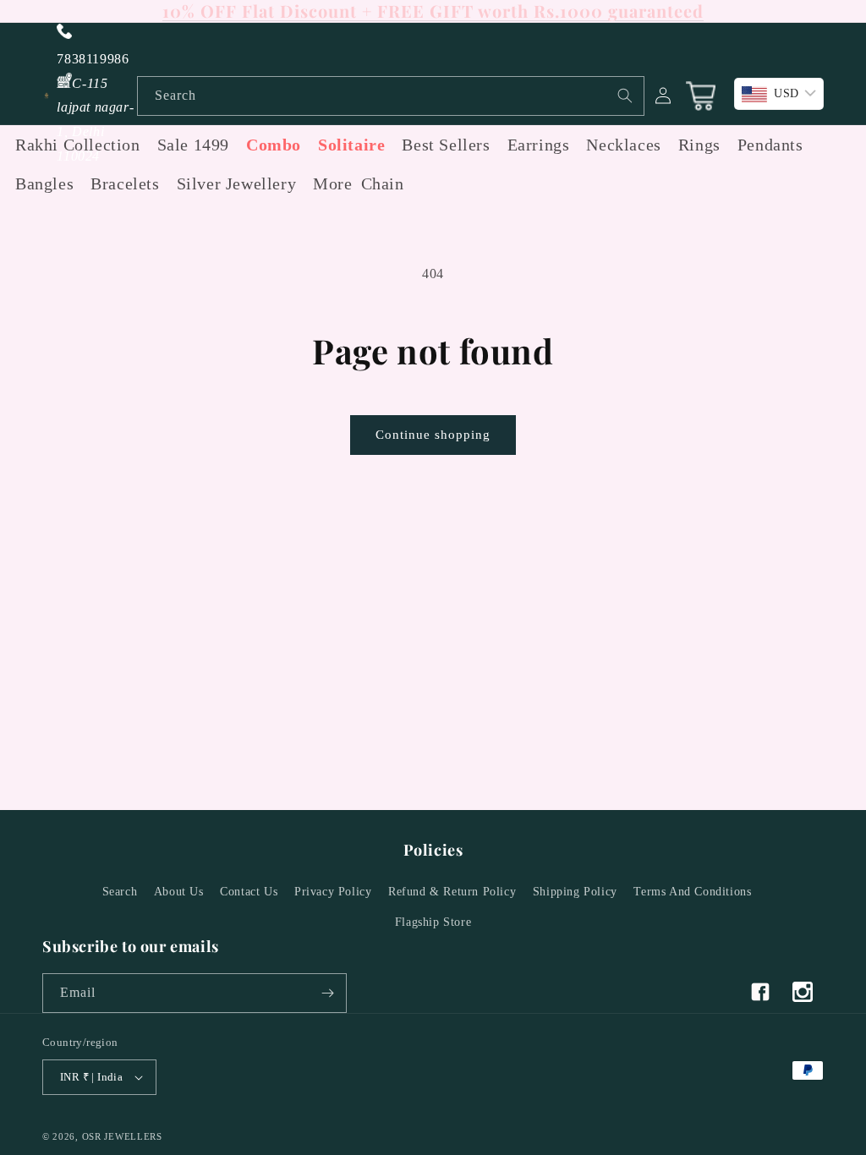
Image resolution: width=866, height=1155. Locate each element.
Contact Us (248, 891)
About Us (179, 891)
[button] (328, 183)
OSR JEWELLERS (122, 1136)
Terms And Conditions (692, 891)
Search (120, 891)
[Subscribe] (327, 993)
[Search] (625, 95)
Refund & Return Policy (452, 891)
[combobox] (391, 96)
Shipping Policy (575, 891)
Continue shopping (433, 434)
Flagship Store (433, 922)
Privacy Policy (332, 891)
